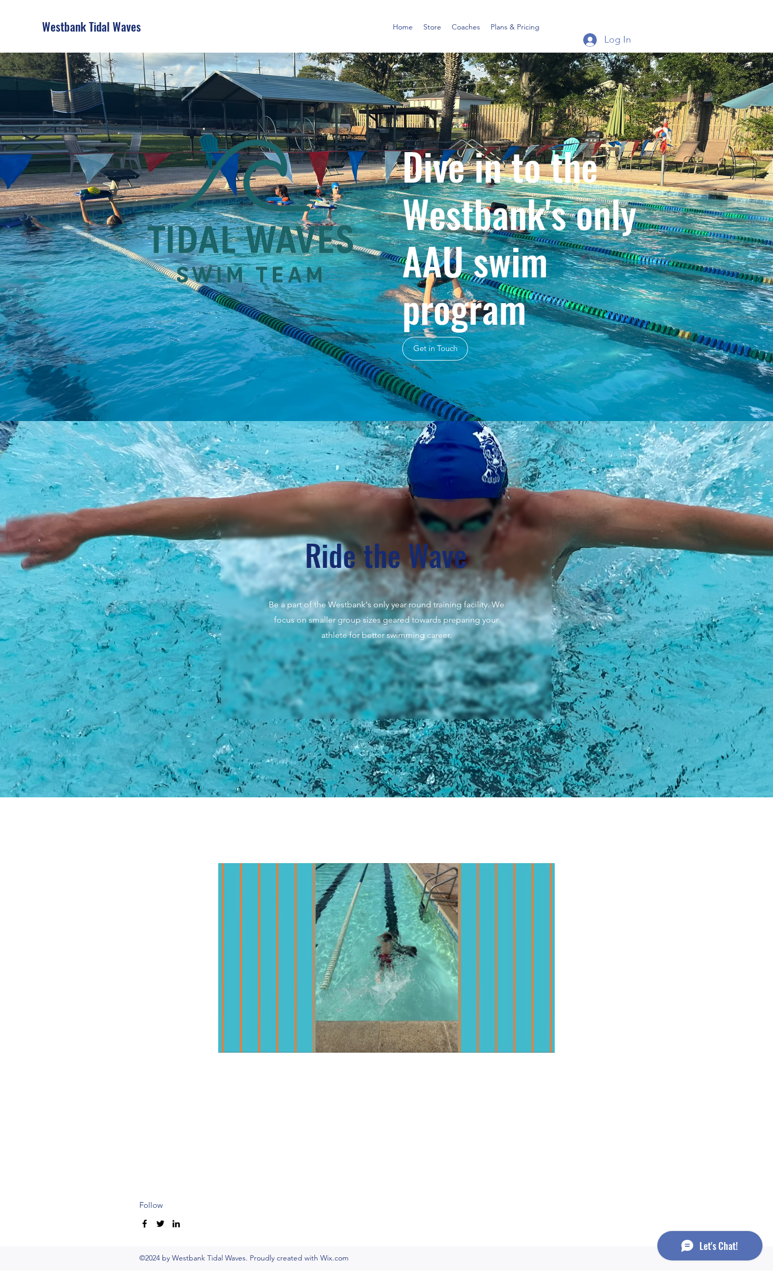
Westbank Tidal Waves (91, 26)
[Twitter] (160, 1223)
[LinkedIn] (176, 1223)
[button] (386, 1041)
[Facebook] (144, 1223)
